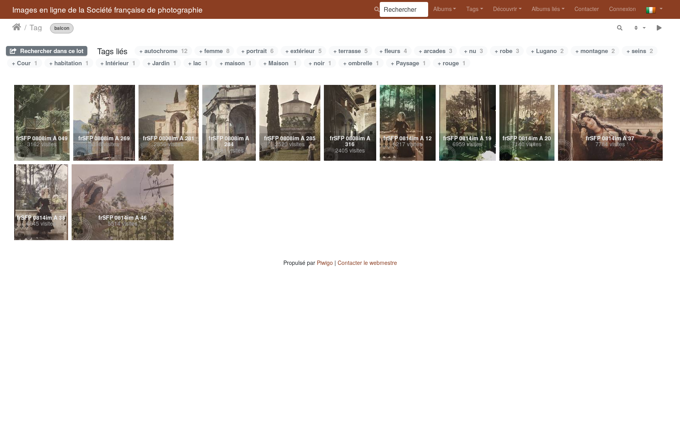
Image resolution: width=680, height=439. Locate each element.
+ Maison (280, 63)
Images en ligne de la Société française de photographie (107, 9)
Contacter (587, 9)
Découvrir (505, 9)
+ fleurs (393, 50)
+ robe (507, 50)
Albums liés (546, 9)
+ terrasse (350, 50)
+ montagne (595, 50)
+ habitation (69, 63)
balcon (61, 28)
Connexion (622, 9)
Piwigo (325, 262)
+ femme (214, 50)
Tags (472, 9)
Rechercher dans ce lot (50, 50)
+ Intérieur (117, 63)
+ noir (320, 63)
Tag (36, 27)
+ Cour (24, 63)
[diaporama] (659, 28)
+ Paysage (408, 63)
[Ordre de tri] (639, 28)
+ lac (198, 63)
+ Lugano (547, 50)
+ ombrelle (361, 63)
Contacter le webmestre (367, 262)
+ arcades (435, 50)
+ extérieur (303, 50)
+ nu (473, 50)
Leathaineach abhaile (16, 27)
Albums (442, 9)
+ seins (639, 50)
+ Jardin (161, 63)
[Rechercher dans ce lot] (620, 28)
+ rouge (452, 63)
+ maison (235, 63)
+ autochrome (163, 50)
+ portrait (257, 50)
